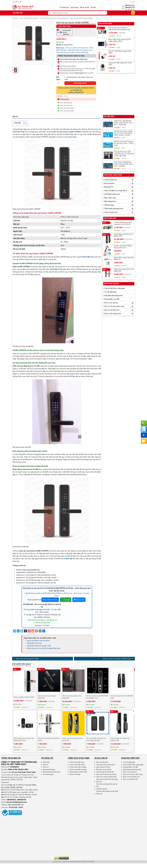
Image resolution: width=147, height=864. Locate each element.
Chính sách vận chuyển (67, 111)
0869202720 (130, 7)
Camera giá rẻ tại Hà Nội (105, 772)
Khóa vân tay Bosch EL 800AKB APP (122, 697)
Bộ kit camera (109, 183)
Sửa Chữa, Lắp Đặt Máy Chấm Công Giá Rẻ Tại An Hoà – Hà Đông (123, 164)
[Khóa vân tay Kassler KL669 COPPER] (33, 43)
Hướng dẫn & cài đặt (111, 299)
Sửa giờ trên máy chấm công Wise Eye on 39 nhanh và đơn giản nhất (124, 154)
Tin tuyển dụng (48, 774)
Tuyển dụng (74, 7)
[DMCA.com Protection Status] (61, 858)
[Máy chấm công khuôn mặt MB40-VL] (108, 262)
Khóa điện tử (55, 269)
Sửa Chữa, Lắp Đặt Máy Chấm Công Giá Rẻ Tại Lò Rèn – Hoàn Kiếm (123, 123)
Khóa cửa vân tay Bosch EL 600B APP (71, 697)
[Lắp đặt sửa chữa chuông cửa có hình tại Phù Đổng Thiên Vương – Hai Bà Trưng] (108, 134)
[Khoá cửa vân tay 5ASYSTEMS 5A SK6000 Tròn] (98, 680)
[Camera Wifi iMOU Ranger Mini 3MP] (103, 55)
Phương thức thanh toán (51, 772)
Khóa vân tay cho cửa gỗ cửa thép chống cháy (54, 18)
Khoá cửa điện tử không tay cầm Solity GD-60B (96, 739)
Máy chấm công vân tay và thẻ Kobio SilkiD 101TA (120, 40)
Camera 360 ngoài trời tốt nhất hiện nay (107, 792)
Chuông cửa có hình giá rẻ (105, 765)
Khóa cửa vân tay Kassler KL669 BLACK (117, 659)
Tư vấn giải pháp (110, 292)
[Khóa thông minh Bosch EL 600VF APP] (108, 239)
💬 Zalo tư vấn (79, 600)
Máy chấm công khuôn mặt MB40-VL (123, 258)
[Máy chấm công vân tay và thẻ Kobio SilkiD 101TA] (103, 44)
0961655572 (130, 5)
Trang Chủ (15, 18)
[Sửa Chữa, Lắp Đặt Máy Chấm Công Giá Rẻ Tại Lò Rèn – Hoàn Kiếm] (108, 124)
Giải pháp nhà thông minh (113, 295)
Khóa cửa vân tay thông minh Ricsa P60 (72, 739)
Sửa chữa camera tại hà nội (106, 774)
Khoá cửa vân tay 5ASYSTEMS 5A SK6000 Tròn (97, 697)
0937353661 (91, 861)
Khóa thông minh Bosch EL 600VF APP (123, 235)
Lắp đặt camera (101, 789)
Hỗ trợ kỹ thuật (75, 774)
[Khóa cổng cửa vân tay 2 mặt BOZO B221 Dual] (25, 723)
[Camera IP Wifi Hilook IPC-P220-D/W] (103, 67)
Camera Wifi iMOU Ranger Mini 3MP (120, 52)
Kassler (63, 269)
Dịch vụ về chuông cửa (112, 313)
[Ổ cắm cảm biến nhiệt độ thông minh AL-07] (108, 250)
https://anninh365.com (16, 805)
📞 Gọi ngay (65, 600)
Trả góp (93, 7)
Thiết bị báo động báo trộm (113, 208)
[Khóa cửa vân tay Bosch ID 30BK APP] (108, 273)
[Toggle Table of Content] (24, 123)
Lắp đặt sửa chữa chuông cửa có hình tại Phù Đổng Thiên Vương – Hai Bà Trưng (123, 133)
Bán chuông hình (102, 762)
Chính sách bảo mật (66, 103)
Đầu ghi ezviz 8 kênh (103, 769)
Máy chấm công (110, 198)
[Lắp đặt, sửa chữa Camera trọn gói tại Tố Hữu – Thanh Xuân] (108, 145)
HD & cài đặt (84, 7)
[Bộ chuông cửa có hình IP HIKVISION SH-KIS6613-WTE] (103, 32)
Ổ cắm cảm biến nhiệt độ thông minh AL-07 (123, 247)
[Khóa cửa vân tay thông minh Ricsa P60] (73, 723)
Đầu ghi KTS (108, 187)
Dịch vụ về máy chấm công (114, 306)
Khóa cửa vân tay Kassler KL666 (27, 659)
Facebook (38, 625)
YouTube (46, 625)
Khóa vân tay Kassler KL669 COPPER (81, 18)
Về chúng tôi (64, 7)
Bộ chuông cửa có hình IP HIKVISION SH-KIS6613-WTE (119, 28)
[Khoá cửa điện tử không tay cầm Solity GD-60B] (98, 723)
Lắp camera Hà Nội (103, 767)
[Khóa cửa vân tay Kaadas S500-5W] (49, 680)
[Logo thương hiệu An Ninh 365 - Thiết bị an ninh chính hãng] (22, 7)
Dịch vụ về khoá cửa (111, 310)
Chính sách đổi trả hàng (67, 108)
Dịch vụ (45, 767)
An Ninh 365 (85, 257)
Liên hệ (132, 2)
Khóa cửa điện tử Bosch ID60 (24, 697)
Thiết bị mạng (109, 205)
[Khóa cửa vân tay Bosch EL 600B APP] (73, 680)
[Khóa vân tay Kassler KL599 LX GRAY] (49, 723)
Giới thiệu (46, 762)
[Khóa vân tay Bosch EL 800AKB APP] (122, 680)
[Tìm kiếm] (50, 13)
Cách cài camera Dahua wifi (106, 777)
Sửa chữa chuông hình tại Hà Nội (106, 785)
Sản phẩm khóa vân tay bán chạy (80, 50)
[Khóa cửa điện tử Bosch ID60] (25, 681)
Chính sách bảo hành (66, 105)
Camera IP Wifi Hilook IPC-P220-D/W (120, 64)
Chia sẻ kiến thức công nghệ (114, 288)
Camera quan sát (110, 180)
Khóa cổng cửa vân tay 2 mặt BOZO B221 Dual (24, 739)
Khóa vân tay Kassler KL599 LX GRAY (49, 739)
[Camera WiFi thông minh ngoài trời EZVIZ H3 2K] (108, 227)
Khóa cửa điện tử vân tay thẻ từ (29, 18)
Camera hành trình (111, 212)
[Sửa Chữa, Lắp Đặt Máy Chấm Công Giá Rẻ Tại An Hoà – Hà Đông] (108, 166)
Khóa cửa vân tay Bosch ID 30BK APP (124, 270)
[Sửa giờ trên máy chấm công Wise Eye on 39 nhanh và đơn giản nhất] (108, 155)
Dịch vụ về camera (111, 303)
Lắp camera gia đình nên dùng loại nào (107, 780)
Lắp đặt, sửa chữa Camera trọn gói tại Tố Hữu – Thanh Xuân (123, 143)
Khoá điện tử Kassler (50, 600)
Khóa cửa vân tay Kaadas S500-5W (47, 697)
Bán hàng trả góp (49, 769)
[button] (133, 711)
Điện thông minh (110, 201)
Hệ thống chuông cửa (112, 194)
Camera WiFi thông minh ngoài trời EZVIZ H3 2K (123, 223)
